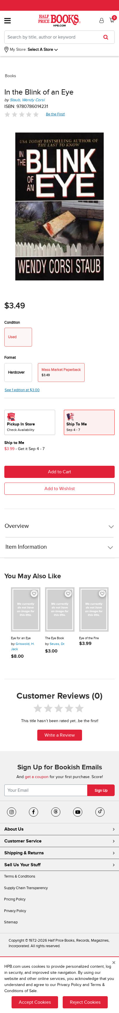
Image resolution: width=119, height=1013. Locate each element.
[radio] (18, 372)
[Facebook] (33, 812)
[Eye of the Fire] (94, 609)
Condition (12, 322)
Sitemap (11, 922)
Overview (17, 526)
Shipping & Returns (24, 853)
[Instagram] (11, 812)
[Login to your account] (101, 20)
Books (10, 75)
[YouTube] (77, 812)
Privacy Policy (15, 911)
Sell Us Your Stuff (22, 865)
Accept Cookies (35, 1002)
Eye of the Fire (89, 638)
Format (10, 357)
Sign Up (101, 790)
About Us (14, 829)
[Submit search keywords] (107, 37)
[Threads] (55, 812)
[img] (21, 114)
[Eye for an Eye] (25, 609)
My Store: (18, 49)
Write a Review (59, 735)
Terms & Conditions (19, 876)
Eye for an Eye (21, 638)
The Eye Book (54, 638)
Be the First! (55, 114)
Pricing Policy (14, 899)
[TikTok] (100, 812)
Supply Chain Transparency (26, 888)
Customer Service (23, 841)
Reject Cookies (85, 1002)
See (22, 390)
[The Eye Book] (60, 609)
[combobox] (59, 37)
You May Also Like (32, 576)
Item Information (26, 546)
